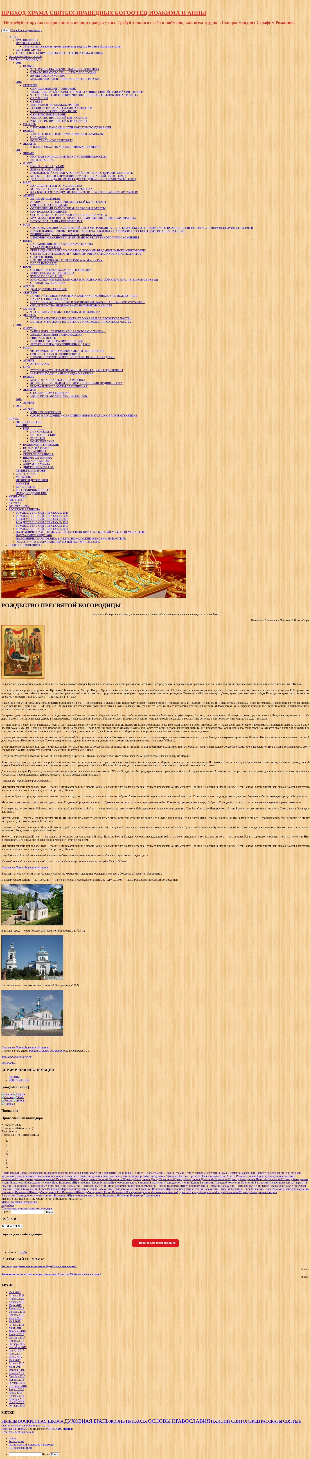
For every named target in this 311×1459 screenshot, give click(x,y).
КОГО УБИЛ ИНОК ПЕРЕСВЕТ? (51, 140)
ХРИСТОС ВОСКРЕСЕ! (45, 412)
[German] (7, 1097)
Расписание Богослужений (25, 56)
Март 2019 (15, 1305)
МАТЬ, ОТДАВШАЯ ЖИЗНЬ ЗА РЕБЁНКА (57, 379)
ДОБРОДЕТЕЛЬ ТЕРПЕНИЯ (48, 289)
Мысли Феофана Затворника (19, 1201)
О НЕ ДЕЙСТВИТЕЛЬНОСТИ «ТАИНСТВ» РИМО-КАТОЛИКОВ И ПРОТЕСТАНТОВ (86, 253)
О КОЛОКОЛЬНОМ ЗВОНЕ (48, 114)
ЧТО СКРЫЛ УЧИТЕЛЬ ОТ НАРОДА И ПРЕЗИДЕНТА (65, 311)
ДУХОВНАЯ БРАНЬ (86, 1421)
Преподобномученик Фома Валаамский (93, 1195)
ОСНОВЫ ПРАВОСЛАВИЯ (179, 1421)
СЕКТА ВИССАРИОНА (38, 454)
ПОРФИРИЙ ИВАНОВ (38, 447)
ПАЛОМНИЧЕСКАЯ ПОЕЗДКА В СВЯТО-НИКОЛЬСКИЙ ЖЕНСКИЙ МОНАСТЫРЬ (71, 538)
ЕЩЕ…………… (33, 428)
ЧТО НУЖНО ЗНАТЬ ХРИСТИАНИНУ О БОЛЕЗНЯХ (64, 69)
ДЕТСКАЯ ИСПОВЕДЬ (45, 198)
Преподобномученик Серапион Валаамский (139, 1189)
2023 (19, 405)
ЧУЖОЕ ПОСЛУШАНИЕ (46, 276)
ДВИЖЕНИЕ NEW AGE (38, 467)
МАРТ (27, 182)
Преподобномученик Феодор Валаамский (214, 1192)
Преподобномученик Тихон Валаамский (102, 1192)
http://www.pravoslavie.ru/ (16, 1056)
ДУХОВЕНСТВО (27, 40)
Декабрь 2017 (17, 1337)
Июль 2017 (15, 1353)
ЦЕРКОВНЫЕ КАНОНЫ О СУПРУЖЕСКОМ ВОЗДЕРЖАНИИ (70, 127)
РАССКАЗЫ (271, 1421)
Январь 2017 (16, 1373)
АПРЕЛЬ (28, 195)
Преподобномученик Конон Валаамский (189, 1182)
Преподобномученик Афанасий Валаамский (43, 1179)
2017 (19, 150)
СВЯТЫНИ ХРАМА (28, 49)
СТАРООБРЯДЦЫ (42, 256)
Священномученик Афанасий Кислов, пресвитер (172, 1176)
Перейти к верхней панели (18, 1431)
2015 (19, 62)
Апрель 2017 (16, 1363)
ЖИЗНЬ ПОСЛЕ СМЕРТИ (47, 169)
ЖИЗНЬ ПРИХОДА (128, 1421)
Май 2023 (15, 1292)
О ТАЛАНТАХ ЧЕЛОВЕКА (48, 282)
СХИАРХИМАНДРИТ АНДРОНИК (53, 88)
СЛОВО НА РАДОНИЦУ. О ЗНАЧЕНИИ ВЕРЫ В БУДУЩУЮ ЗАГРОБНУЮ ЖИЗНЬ (83, 415)
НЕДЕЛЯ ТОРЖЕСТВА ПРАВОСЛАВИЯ (56, 341)
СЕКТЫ (14, 418)
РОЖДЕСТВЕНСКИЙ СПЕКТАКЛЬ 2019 (42, 519)
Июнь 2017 (15, 1356)
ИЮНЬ (27, 240)
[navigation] (155, 1446)
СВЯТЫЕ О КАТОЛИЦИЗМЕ (49, 205)
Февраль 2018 (17, 1331)
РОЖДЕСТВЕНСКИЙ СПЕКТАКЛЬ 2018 (42, 522)
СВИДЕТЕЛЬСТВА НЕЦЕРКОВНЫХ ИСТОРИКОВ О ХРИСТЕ (71, 305)
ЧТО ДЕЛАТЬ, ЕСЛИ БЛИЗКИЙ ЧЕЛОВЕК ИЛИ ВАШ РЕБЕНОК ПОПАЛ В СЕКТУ (84, 95)
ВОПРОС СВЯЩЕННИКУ (25, 545)
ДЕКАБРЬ (29, 143)
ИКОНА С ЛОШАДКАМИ (47, 166)
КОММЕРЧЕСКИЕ (42, 441)
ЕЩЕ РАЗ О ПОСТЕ (43, 337)
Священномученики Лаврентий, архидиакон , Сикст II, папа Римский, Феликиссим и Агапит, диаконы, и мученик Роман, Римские (159, 1172)
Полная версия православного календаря (26, 1208)
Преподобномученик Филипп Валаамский (42, 1195)
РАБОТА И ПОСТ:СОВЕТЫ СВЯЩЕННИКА (59, 386)
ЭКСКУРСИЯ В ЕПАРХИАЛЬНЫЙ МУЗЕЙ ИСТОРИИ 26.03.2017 (58, 541)
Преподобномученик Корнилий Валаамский (242, 1182)
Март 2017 (15, 1366)
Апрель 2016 (16, 1395)
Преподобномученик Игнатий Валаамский (255, 1179)
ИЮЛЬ (27, 266)
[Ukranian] (8, 1103)
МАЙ (26, 224)
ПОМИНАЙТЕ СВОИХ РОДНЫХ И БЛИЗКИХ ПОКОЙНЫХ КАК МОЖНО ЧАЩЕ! (84, 295)
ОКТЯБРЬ (29, 124)
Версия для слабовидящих (156, 1242)
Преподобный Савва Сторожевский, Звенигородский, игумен (39, 1172)
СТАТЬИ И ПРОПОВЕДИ (25, 59)
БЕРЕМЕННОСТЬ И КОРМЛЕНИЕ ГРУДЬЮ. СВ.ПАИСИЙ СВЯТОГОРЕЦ (78, 175)
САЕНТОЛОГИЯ (26, 473)
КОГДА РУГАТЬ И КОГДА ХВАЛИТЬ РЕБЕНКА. (61, 188)
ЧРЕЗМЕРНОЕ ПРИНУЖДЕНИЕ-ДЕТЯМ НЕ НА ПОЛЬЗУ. (67, 350)
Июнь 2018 (15, 1318)
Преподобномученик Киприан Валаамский (137, 1182)
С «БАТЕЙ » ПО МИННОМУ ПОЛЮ (53, 111)
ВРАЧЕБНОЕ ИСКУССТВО (47, 75)
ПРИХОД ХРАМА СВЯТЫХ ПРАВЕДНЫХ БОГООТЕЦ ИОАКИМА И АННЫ (103, 13)
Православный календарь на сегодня (31, 1444)
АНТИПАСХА (39, 363)
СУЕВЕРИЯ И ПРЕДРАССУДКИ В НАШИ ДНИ (60, 269)
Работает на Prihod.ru (14, 1428)
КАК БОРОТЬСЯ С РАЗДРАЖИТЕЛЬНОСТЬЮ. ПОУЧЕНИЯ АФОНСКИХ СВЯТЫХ (84, 192)
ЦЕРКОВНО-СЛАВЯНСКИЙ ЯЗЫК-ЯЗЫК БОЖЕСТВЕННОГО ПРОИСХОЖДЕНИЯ (84, 237)
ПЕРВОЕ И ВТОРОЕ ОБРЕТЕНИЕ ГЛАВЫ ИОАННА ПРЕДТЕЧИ (72, 357)
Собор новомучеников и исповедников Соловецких (47, 1176)
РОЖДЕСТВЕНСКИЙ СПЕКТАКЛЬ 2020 (42, 515)
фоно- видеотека (43, 1426)
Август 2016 (16, 1389)
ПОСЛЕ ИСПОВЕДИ (43, 263)
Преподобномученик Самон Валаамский (87, 1189)
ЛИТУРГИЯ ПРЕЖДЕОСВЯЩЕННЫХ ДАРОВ (60, 344)
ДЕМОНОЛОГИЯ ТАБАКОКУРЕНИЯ (54, 104)
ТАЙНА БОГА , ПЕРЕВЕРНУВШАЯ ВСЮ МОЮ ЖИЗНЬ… (68, 331)
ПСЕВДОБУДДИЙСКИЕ (31, 493)
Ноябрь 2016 (16, 1379)
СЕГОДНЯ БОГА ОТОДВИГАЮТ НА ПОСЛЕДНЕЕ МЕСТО (68, 214)
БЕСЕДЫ (9, 1421)
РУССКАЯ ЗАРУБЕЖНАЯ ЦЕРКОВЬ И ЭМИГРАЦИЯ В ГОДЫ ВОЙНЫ (76, 370)
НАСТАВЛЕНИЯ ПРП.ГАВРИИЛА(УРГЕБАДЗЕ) (61, 243)
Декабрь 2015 (17, 1399)
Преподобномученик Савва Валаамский (37, 1189)
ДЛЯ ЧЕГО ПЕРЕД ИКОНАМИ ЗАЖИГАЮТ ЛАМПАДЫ (67, 133)
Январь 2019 (16, 1308)
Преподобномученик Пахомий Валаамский (208, 1185)
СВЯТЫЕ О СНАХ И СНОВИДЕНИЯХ (55, 354)
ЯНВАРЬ (28, 153)
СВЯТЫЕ (292, 1421)
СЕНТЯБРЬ (30, 85)
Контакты (15, 502)
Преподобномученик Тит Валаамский (53, 1192)
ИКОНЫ (14, 1076)
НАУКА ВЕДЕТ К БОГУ (45, 247)
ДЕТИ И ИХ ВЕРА (42, 159)
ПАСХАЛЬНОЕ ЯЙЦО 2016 (34, 535)
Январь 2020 (16, 1298)
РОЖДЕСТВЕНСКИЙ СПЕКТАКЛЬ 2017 (42, 525)
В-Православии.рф (20, 1447)
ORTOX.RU (54, 1428)
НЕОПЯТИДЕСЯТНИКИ (32, 480)
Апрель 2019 (16, 1301)
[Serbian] (19, 1100)
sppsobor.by (8, 1062)
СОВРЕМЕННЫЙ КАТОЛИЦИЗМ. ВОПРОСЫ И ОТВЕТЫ (68, 208)
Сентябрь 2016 (18, 1386)
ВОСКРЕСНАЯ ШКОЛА (24, 509)
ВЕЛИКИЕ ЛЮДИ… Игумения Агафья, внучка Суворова (66, 234)
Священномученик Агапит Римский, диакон (229, 1176)
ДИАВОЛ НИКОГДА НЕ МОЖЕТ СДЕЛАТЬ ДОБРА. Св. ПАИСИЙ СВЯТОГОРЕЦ (83, 179)
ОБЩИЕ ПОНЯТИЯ (29, 422)
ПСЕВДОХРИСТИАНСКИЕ (41, 444)
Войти (68, 1428)
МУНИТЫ (22, 483)
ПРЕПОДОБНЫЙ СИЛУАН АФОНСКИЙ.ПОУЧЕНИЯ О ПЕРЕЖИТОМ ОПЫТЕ (81, 172)
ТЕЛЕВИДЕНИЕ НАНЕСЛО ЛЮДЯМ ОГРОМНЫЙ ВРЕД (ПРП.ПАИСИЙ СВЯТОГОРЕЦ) (88, 250)
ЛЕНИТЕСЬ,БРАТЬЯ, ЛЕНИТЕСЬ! (52, 273)
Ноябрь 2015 (16, 1402)
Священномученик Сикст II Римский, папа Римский (250, 1189)
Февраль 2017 (17, 1369)
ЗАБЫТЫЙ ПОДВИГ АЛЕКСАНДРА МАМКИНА (62, 373)
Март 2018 (15, 1327)
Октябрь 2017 (17, 1344)
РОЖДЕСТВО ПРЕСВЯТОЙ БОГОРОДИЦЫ (58, 117)
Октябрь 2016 (17, 1382)
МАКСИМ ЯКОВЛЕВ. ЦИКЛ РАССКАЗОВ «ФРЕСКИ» (65, 78)
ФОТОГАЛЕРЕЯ (19, 506)
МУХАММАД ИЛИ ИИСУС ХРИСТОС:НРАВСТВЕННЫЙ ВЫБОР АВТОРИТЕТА (83, 218)
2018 (19, 324)
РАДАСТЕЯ (37, 438)
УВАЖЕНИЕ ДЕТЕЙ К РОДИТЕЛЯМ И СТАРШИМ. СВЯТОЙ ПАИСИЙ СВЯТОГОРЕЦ (86, 91)
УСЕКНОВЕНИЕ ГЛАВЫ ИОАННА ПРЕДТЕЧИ (61, 108)
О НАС (13, 36)
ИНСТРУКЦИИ (19, 1080)
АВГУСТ (29, 286)
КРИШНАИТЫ (25, 486)
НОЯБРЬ (28, 65)
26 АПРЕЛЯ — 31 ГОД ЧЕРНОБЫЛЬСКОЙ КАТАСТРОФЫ (68, 201)
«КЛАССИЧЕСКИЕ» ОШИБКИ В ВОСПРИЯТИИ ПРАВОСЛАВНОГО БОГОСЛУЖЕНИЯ (87, 302)
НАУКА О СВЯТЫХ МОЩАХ (49, 299)
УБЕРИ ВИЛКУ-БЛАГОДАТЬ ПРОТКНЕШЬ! (59, 396)
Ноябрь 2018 (16, 1314)
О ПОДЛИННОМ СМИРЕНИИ (50, 392)
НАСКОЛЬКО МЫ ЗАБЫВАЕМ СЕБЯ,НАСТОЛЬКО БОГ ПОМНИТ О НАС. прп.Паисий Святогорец (94, 279)
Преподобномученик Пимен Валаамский (260, 1185)
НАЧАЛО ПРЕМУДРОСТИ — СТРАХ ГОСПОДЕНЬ (63, 72)
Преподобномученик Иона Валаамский (49, 1182)
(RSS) (23, 1252)
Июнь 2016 (15, 1392)
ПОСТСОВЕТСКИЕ (43, 434)
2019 (19, 399)
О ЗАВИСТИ (38, 137)
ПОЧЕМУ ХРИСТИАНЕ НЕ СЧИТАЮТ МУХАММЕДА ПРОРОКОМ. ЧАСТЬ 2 (81, 321)
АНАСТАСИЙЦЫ (34, 451)
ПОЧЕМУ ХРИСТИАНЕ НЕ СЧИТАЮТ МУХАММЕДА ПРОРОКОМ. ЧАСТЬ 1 (81, 318)
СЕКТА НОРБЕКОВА (37, 460)
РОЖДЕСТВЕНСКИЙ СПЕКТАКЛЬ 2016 (42, 528)
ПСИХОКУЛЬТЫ (41, 431)
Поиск (46, 1454)
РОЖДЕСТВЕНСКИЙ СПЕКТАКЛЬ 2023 (42, 512)
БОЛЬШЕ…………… (29, 425)
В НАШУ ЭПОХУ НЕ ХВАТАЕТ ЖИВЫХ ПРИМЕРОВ (65, 146)
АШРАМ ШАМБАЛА (36, 464)
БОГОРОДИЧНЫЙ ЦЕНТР (33, 489)
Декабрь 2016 (17, 1376)
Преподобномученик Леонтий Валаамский (54, 1185)
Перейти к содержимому (26, 30)
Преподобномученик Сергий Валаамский (192, 1189)
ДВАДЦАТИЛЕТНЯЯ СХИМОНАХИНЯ (56, 334)
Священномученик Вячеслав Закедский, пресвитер (110, 1176)
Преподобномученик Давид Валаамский (149, 1179)
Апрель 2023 (16, 1295)
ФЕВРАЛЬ (29, 163)
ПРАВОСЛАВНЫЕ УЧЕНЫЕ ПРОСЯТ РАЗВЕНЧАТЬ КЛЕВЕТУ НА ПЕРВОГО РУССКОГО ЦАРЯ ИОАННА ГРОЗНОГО (108, 231)
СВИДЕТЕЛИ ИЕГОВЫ (31, 470)
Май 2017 (15, 1360)
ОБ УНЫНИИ (39, 98)
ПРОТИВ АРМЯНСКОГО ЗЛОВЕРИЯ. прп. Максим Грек (66, 260)
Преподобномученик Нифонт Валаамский (156, 1185)
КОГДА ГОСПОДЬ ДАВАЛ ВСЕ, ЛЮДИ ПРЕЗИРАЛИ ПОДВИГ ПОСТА (76, 383)
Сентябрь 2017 (18, 1347)
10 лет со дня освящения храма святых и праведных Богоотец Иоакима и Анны (72, 46)
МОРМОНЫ (23, 477)
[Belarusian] (7, 1094)
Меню (6, 30)
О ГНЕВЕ (36, 101)
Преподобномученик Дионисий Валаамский (201, 1179)
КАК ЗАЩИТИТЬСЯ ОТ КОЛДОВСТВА (56, 185)
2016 (19, 82)
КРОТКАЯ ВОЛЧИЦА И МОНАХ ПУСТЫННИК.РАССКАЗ (68, 156)
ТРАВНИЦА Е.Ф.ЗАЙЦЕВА (23, 1426)
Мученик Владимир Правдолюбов (139, 1195)
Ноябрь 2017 (16, 1340)
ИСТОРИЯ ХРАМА (28, 43)
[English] (19, 1094)
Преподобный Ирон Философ (92, 1182)
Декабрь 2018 (17, 1311)
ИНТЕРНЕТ (16, 499)
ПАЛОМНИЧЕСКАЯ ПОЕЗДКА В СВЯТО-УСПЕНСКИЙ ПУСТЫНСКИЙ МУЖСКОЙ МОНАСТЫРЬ (81, 532)
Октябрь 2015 (17, 1405)
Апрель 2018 (16, 1324)
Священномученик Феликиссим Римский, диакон (158, 1192)
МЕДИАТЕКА (18, 496)
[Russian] (7, 1100)
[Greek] (19, 1097)
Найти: (5, 1211)
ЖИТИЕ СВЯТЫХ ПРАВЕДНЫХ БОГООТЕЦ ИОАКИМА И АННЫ (59, 52)
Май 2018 (15, 1321)
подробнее (7, 1205)
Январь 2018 (16, 1334)
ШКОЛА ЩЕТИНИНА (37, 457)
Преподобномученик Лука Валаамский (105, 1185)
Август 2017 (16, 1350)
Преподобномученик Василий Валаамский (97, 1179)
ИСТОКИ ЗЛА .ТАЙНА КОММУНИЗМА (56, 221)
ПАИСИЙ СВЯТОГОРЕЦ (235, 1421)
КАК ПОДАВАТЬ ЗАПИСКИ (48, 211)
